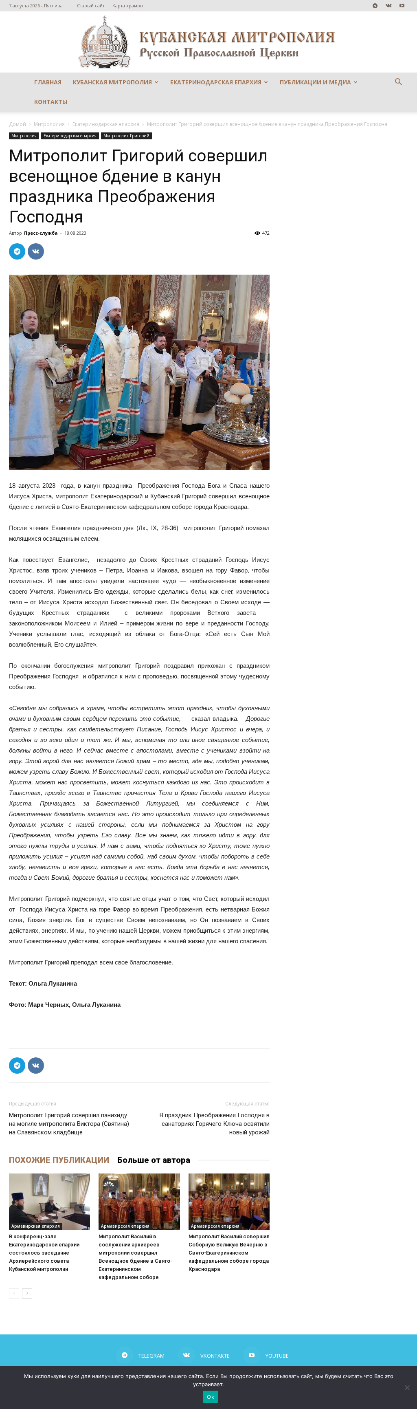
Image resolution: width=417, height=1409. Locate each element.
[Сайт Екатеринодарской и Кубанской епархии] (208, 42)
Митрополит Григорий (126, 136)
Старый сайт (91, 5)
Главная (47, 82)
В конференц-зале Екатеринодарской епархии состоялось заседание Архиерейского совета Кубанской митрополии (44, 1252)
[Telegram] (375, 5)
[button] (398, 83)
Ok (210, 1397)
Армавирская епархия (35, 1226)
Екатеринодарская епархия (215, 82)
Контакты (50, 102)
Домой (17, 124)
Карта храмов (127, 5)
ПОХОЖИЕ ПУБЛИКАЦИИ (59, 1160)
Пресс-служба (41, 233)
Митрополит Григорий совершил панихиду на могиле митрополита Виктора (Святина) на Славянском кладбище (69, 1124)
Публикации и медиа (315, 82)
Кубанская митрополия (112, 82)
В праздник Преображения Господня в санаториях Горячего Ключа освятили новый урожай (215, 1124)
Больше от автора (153, 1160)
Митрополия (49, 124)
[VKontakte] (388, 5)
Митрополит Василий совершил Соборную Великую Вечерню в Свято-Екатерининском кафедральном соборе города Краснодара (229, 1252)
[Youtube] (402, 5)
